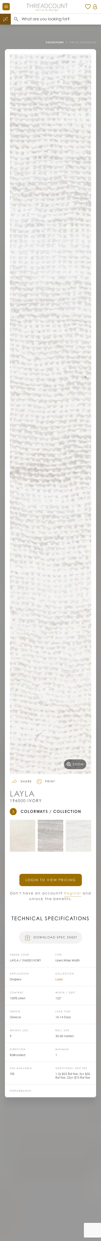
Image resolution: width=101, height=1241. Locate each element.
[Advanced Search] (5, 19)
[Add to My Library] (81, 65)
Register (72, 893)
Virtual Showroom (82, 42)
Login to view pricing (50, 880)
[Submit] (16, 19)
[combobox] (61, 19)
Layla (59, 979)
